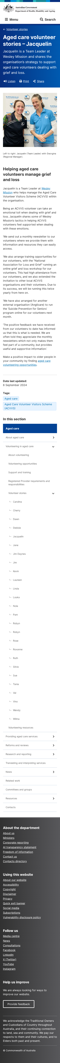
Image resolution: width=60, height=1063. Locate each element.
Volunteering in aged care (20, 446)
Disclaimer (9, 894)
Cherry (16, 510)
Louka (16, 597)
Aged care (11, 398)
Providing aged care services (22, 736)
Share (40, 81)
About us (8, 833)
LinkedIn (8, 954)
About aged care (15, 437)
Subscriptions (11, 912)
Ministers (8, 838)
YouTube (8, 964)
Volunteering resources (20, 727)
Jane (15, 545)
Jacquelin (18, 536)
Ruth (15, 658)
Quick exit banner (14, 903)
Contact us (10, 856)
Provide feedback (19, 1004)
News (9, 771)
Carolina (17, 501)
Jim (15, 562)
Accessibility (11, 884)
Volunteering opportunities (22, 463)
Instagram (9, 968)
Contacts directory (15, 861)
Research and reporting (18, 754)
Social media (11, 908)
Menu (13, 19)
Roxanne (17, 649)
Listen (11, 81)
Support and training (19, 472)
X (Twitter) (9, 959)
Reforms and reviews (17, 745)
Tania (16, 684)
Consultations (11, 945)
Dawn (16, 519)
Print (26, 81)
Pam (15, 614)
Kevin (16, 571)
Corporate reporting (16, 842)
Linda (16, 588)
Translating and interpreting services (26, 763)
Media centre (11, 936)
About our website (14, 880)
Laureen (17, 579)
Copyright (9, 889)
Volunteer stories (17, 29)
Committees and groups (19, 789)
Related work (13, 780)
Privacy (7, 898)
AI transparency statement (19, 847)
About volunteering (18, 454)
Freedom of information (18, 852)
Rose (15, 640)
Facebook (9, 950)
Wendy (16, 710)
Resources (11, 798)
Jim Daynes (19, 553)
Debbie (17, 527)
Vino (15, 701)
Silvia (16, 666)
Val (14, 692)
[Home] (30, 8)
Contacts (11, 807)
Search (50, 19)
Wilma (16, 718)
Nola (15, 605)
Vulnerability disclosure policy (22, 917)
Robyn (16, 623)
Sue (15, 675)
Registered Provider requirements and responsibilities (29, 483)
